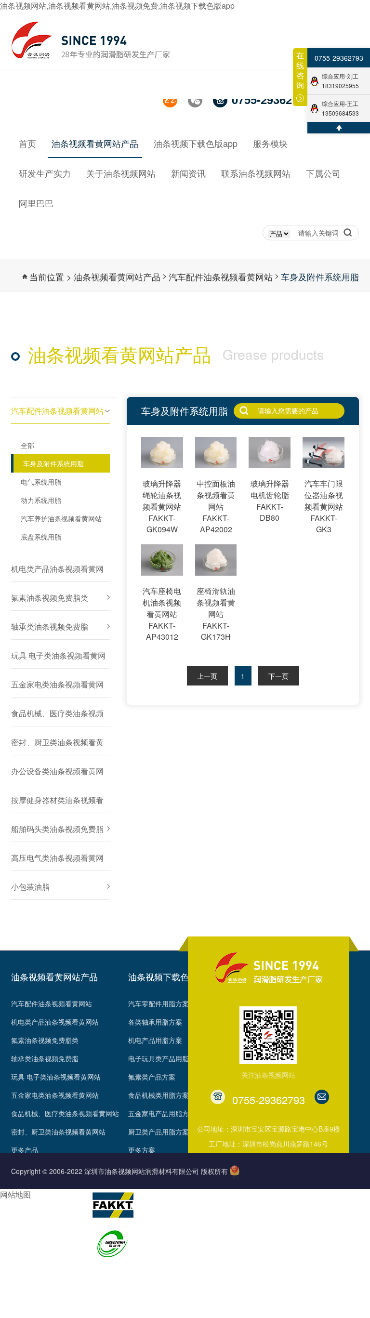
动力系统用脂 (41, 500)
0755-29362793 (339, 58)
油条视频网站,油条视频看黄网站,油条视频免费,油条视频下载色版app (117, 5)
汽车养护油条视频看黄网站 (61, 518)
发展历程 (24, 1214)
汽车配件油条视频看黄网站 (221, 276)
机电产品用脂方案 (155, 1040)
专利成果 (24, 1269)
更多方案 (141, 1150)
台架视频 (24, 1305)
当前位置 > (50, 276)
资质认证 (24, 1250)
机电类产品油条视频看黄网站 (55, 1022)
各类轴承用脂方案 (155, 1022)
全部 (27, 445)
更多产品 (24, 1150)
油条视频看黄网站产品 (117, 276)
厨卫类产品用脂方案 (158, 1131)
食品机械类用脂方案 (158, 1095)
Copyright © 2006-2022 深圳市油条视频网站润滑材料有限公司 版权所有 (119, 1171)
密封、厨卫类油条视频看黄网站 (58, 1131)
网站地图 (15, 1194)
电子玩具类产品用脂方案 (165, 1058)
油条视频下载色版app (170, 976)
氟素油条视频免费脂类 (45, 1040)
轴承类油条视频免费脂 (45, 1058)
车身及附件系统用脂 (320, 276)
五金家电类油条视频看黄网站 (55, 1095)
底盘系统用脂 (41, 536)
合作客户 (24, 1287)
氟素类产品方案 (151, 1076)
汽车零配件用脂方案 (158, 1003)
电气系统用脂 (41, 482)
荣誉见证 (24, 1232)
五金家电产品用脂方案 (162, 1113)
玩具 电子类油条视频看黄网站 (56, 1076)
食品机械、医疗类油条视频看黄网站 (65, 1113)
